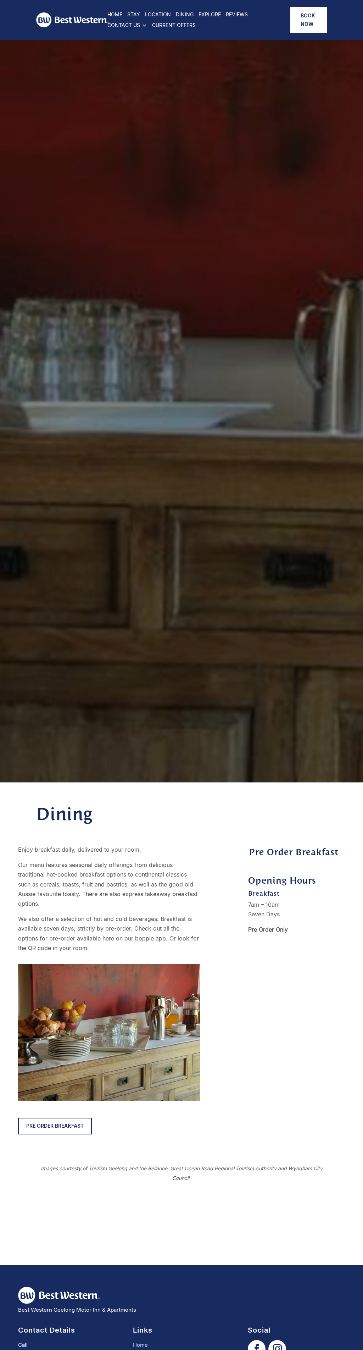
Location (158, 14)
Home (114, 14)
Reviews (237, 14)
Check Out (129, 406)
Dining (185, 14)
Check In (51, 406)
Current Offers (174, 25)
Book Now (308, 19)
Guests (203, 405)
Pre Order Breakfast (55, 1126)
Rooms (231, 405)
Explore (210, 14)
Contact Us (123, 25)
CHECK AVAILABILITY (282, 411)
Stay (133, 14)
